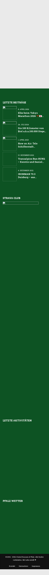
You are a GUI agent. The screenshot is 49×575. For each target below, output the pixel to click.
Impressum (36, 566)
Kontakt (12, 566)
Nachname (13, 66)
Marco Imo (38, 27)
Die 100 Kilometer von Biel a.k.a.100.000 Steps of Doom (31, 131)
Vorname (12, 56)
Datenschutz (23, 566)
